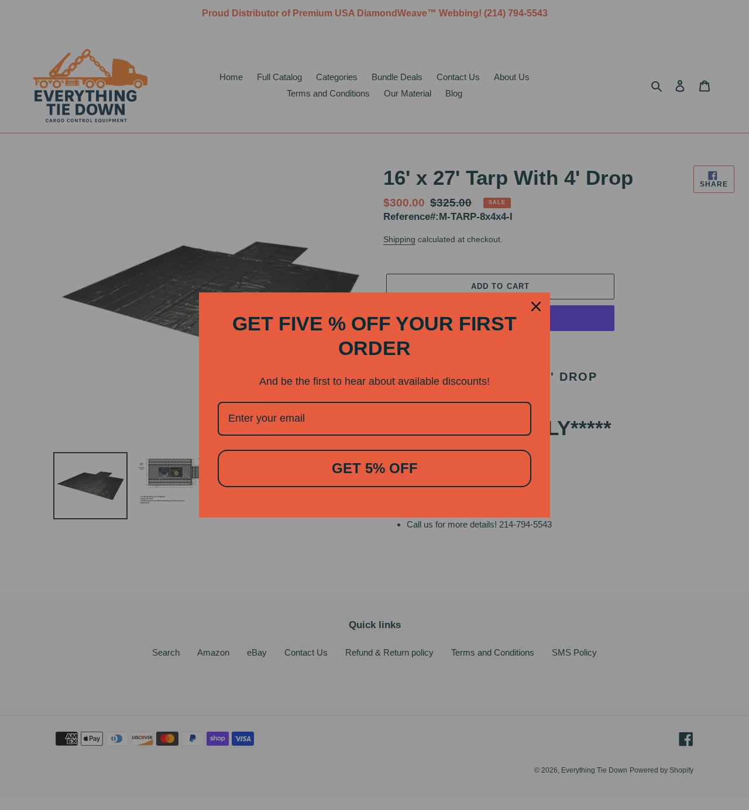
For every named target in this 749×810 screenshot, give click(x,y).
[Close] (536, 306)
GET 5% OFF (375, 468)
